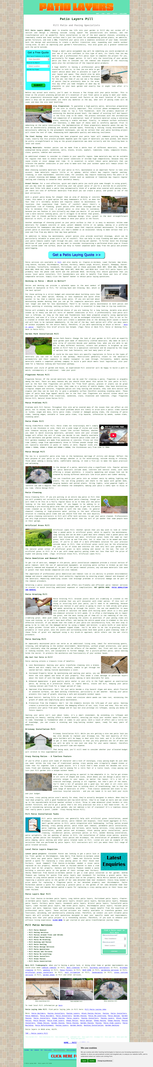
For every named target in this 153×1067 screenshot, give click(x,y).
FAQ (41, 1050)
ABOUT (108, 13)
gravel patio (31, 230)
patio (97, 67)
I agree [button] (84, 1061)
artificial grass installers (39, 972)
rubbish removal (49, 968)
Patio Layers (73, 1018)
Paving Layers (72, 1013)
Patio (62, 35)
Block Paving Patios (91, 1013)
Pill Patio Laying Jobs (95, 1009)
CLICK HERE (57, 920)
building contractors (100, 968)
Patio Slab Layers (55, 1021)
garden (92, 30)
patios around (121, 823)
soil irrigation (72, 972)
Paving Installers (56, 1013)
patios (79, 58)
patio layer (89, 56)
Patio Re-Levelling (97, 1016)
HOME (97, 13)
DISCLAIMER (123, 13)
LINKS (103, 13)
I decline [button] (91, 1061)
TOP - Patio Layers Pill (36, 1033)
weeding (46, 970)
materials (95, 77)
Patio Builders (38, 1013)
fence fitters (66, 970)
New (32, 1050)
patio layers (117, 269)
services (77, 975)
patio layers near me (58, 858)
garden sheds (49, 975)
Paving (106, 1013)
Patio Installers (119, 1013)
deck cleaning (73, 968)
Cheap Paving (58, 1018)
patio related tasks (73, 840)
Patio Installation (59, 1050)
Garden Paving (80, 1016)
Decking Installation (93, 1025)
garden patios (64, 828)
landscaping (97, 972)
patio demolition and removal (69, 574)
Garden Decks (76, 1025)
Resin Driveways (71, 1050)
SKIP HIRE (86, 970)
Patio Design (114, 1016)
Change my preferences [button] (105, 1061)
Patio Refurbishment (44, 1025)
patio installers (47, 274)
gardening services (110, 970)
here (60, 1005)
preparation (78, 141)
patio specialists (55, 818)
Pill (59, 262)
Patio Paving (72, 1023)
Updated (36, 1050)
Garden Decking (112, 1025)
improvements (118, 965)
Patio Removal (31, 1016)
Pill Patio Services (38, 925)
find (32, 898)
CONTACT (115, 13)
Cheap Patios (72, 1021)
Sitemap (27, 1050)
